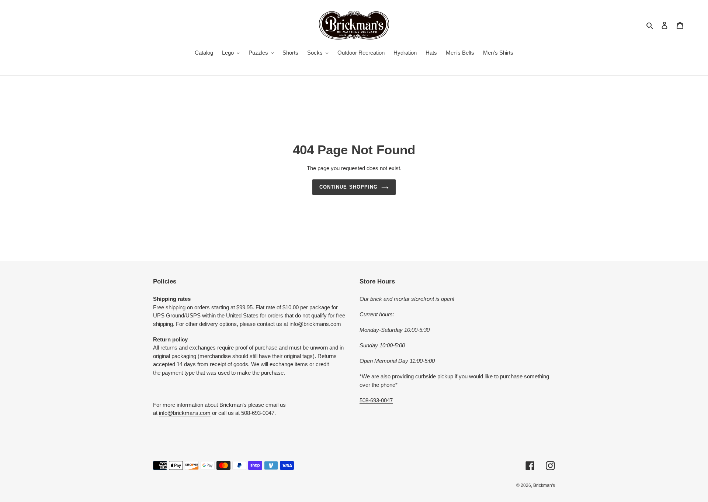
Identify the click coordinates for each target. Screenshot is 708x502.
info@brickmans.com (185, 413)
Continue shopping (348, 187)
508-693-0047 (376, 400)
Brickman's (544, 485)
